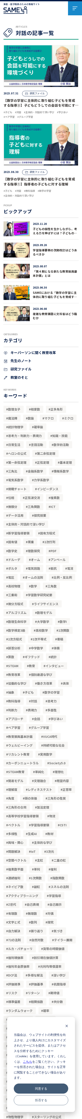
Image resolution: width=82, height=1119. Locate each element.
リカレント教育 (19, 754)
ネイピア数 (15, 887)
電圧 (11, 577)
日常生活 (14, 444)
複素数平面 (15, 869)
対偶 (50, 913)
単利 (37, 869)
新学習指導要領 (19, 533)
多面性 (52, 710)
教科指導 (14, 701)
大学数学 (43, 621)
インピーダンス (47, 489)
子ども (29, 692)
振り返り (37, 931)
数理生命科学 (17, 621)
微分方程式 (15, 604)
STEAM (13, 666)
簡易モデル (15, 781)
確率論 (38, 427)
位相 (11, 497)
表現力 (32, 710)
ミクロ (68, 418)
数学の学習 (52, 692)
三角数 (52, 586)
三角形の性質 (56, 798)
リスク (12, 993)
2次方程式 (15, 639)
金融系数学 (35, 471)
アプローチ (15, 719)
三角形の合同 (17, 807)
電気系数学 (15, 480)
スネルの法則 (60, 887)
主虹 (40, 860)
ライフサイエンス (46, 604)
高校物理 (14, 586)
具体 (66, 683)
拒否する (41, 1100)
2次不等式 (40, 639)
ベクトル (14, 825)
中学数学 (37, 648)
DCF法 (12, 975)
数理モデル (44, 612)
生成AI (32, 834)
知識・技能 (60, 436)
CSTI (63, 825)
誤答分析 (14, 648)
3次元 (50, 851)
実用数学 (46, 754)
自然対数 (37, 940)
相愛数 (35, 409)
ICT (53, 506)
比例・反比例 (63, 577)
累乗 (31, 542)
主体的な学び (43, 842)
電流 (70, 568)
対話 (34, 701)
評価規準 (14, 984)
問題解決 (14, 851)
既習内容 (63, 781)
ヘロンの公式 (17, 453)
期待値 (54, 993)
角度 (11, 798)
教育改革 (14, 674)
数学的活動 (61, 444)
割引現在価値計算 (46, 957)
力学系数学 (41, 480)
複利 (54, 869)
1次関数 (36, 878)
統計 (54, 657)
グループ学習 (40, 727)
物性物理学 (15, 1117)
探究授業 (40, 515)
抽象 (11, 692)
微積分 (12, 506)
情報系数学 (61, 471)
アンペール (58, 559)
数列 (34, 922)
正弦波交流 (32, 497)
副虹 (37, 887)
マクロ (49, 418)
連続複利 (14, 878)
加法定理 (43, 807)
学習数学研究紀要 (40, 595)
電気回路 (34, 568)
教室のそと (19, 377)
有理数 (12, 913)
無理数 (32, 913)
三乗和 (12, 595)
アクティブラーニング (23, 895)
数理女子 (14, 409)
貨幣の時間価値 (54, 948)
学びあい (57, 719)
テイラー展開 (63, 940)
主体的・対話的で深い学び (26, 524)
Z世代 (12, 904)
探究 (50, 922)
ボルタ (12, 568)
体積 (57, 648)
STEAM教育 (16, 772)
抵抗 (54, 568)
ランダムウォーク (20, 1010)
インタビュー (54, 666)
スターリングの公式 (47, 1117)
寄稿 (60, 639)
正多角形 (57, 409)
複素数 (55, 497)
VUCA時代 (50, 736)
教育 (32, 666)
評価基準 (37, 984)
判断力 (12, 710)
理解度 (12, 789)
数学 (34, 586)
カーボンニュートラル (23, 763)
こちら (27, 1061)
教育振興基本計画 (20, 736)
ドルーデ (14, 559)
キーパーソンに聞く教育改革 (33, 352)
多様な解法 (35, 975)
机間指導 (60, 984)
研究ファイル (20, 369)
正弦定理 (43, 462)
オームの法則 (34, 577)
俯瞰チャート (17, 489)
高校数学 (42, 630)
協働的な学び (17, 683)
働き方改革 (44, 683)
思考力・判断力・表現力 (25, 436)
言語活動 (37, 444)
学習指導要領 (40, 825)
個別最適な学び (41, 674)
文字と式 (14, 922)
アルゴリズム (17, 612)
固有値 (12, 542)
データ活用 (15, 515)
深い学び (59, 975)
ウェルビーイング (20, 745)
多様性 (12, 834)
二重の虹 (60, 860)
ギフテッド (32, 657)
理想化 (59, 772)
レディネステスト (40, 789)
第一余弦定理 (17, 462)
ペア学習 (14, 727)
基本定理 (66, 462)
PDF (53, 551)
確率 (46, 1010)
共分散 (58, 1001)
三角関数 (34, 506)
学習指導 (55, 895)
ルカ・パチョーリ (20, 948)
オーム (35, 559)
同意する (41, 1088)
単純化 (39, 772)
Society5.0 (57, 763)
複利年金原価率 (19, 966)
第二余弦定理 (46, 453)
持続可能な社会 (54, 745)
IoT (33, 851)
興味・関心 (15, 842)
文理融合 (40, 781)
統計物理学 (15, 427)
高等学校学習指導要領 (23, 816)
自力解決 (14, 931)
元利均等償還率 (50, 966)
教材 (50, 834)
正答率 (67, 789)
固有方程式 (47, 533)
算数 (11, 657)
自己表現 (33, 904)
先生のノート (20, 360)
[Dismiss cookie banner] (66, 1026)
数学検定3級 (16, 630)
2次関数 (63, 630)
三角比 (12, 471)
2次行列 (49, 542)
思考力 (52, 701)
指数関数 (58, 878)
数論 (31, 418)
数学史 (12, 551)
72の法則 (14, 940)
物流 (52, 816)
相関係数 (37, 1001)
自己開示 (55, 904)
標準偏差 (14, 1001)
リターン (34, 993)
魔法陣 (12, 418)
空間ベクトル (17, 860)
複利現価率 (15, 957)
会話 (37, 719)
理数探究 (34, 551)
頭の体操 (31, 798)
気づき (58, 931)
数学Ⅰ (63, 621)
